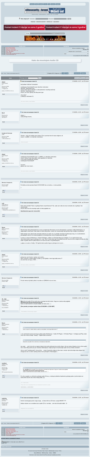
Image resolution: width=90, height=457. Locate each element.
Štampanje (83, 78)
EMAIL (48, 14)
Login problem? (56, 21)
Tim (49, 4)
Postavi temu (77, 73)
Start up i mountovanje (10, 48)
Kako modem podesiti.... (11, 47)
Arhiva (50, 452)
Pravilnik (40, 4)
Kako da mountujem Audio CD (13, 73)
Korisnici (53, 4)
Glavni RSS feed (37, 452)
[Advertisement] (45, 67)
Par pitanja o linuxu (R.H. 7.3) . (12, 50)
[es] (2, 73)
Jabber (3, 90)
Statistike (58, 4)
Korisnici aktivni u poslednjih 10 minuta (10, 438)
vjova (17, 441)
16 (79, 55)
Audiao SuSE (8, 52)
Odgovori (83, 73)
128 (85, 55)
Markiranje (77, 78)
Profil (3, 94)
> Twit (66, 73)
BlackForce (21, 441)
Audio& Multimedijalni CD (11, 54)
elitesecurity (35, 14)
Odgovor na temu (84, 104)
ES (55, 452)
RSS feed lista (45, 452)
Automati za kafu (32, 454)
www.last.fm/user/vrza (8, 371)
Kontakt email (45, 448)
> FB (63, 73)
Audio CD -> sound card (11, 49)
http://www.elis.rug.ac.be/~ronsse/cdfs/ (30, 211)
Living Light (13, 441)
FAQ (36, 4)
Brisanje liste (86, 49)
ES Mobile (55, 14)
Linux (5, 73)
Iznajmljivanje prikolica (56, 454)
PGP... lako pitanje (9, 51)
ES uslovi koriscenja (32, 450)
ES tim (60, 450)
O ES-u (45, 4)
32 (81, 55)
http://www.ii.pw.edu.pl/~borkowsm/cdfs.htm (31, 302)
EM (53, 452)
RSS (51, 14)
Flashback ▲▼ (49, 21)
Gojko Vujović (45, 450)
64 (83, 55)
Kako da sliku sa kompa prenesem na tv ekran (15, 53)
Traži (40, 78)
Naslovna (32, 4)
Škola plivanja (48, 454)
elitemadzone (42, 14)
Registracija (33, 21)
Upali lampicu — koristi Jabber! (27, 386)
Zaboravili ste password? (41, 21)
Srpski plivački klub (41, 454)
